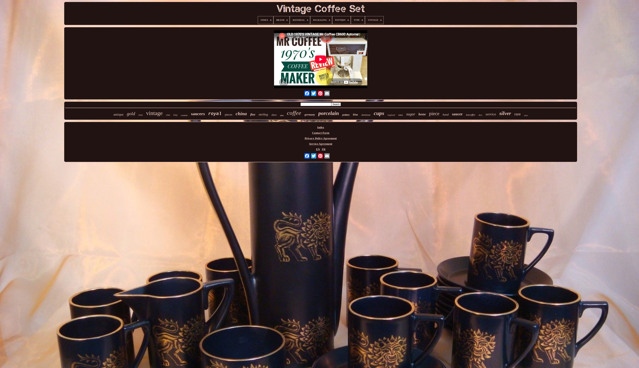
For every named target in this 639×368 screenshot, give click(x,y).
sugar (410, 114)
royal (214, 113)
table (282, 115)
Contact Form (320, 132)
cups (379, 113)
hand (446, 114)
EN (318, 149)
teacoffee (470, 114)
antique (118, 114)
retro (400, 115)
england (391, 115)
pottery (346, 114)
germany (310, 114)
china (241, 113)
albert (274, 115)
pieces (228, 114)
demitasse (365, 115)
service (491, 114)
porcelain (328, 113)
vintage (154, 113)
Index (320, 127)
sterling (263, 114)
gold (131, 113)
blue (355, 114)
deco (480, 115)
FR (323, 149)
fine (252, 114)
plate (526, 115)
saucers (198, 113)
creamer (184, 115)
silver (505, 113)
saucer (457, 114)
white (168, 115)
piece (434, 113)
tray (175, 115)
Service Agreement (320, 143)
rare (517, 114)
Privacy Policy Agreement (321, 138)
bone (422, 114)
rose (140, 115)
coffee (294, 113)
